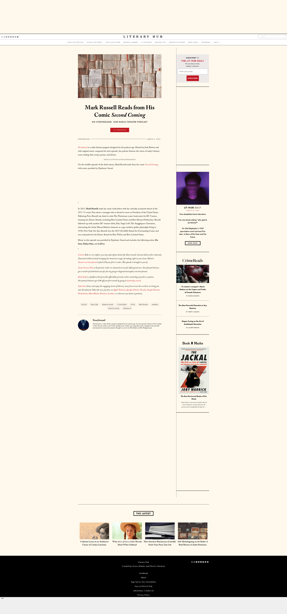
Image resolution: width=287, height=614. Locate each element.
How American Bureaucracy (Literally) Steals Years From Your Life (160, 543)
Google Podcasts (153, 290)
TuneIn (143, 290)
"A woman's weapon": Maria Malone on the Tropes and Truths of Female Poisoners (192, 289)
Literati (81, 255)
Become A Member (131, 42)
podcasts (155, 304)
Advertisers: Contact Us (143, 590)
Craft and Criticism (76, 42)
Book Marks (193, 42)
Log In (216, 42)
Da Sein (84, 304)
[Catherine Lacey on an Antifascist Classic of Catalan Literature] (94, 537)
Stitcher (136, 290)
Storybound (84, 139)
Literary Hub (143, 36)
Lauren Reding (193, 328)
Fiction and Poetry (94, 42)
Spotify (129, 290)
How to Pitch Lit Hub (143, 586)
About (143, 577)
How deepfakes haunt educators (192, 214)
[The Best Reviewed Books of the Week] (194, 371)
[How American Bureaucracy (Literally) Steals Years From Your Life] (160, 537)
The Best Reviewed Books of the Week (194, 397)
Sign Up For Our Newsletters (143, 582)
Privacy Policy (143, 595)
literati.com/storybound (87, 262)
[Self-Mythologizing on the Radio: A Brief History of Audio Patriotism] (192, 537)
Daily (192, 207)
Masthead (143, 573)
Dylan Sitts (94, 304)
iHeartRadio (93, 294)
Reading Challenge (177, 42)
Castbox (111, 294)
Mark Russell (143, 304)
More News (193, 243)
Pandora (103, 294)
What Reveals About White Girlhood (127, 543)
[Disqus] (119, 359)
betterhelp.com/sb (134, 281)
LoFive (132, 304)
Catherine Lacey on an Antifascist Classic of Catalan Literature (94, 543)
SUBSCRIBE (193, 78)
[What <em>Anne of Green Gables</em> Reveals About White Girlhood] (127, 537)
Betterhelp (82, 277)
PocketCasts (83, 294)
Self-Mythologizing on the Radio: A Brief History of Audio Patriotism (193, 543)
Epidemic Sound (107, 304)
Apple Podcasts (119, 290)
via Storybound (119, 130)
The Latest (143, 513)
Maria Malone (193, 296)
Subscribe (81, 286)
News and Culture (113, 42)
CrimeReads (206, 42)
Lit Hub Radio (146, 42)
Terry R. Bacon (193, 312)
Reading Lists (160, 42)
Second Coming (113, 308)
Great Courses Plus (85, 268)
